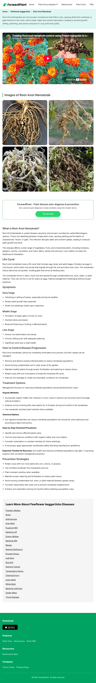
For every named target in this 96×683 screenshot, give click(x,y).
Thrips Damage (12, 597)
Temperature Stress (14, 571)
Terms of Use (8, 667)
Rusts (8, 515)
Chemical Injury (12, 575)
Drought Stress (12, 554)
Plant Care (81, 4)
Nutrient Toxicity (13, 567)
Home (31, 4)
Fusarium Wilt (12, 528)
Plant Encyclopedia (48, 4)
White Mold (11, 584)
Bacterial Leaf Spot (14, 588)
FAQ (92, 4)
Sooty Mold (11, 580)
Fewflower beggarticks (20, 11)
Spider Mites (11, 593)
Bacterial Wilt (11, 541)
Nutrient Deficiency (14, 549)
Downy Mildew (12, 536)
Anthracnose (11, 519)
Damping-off (11, 532)
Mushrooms (67, 4)
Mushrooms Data (10, 654)
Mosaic (9, 545)
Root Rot (9, 562)
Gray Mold (10, 523)
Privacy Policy (22, 667)
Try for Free (48, 214)
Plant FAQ (31, 641)
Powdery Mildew (13, 510)
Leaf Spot (10, 558)
